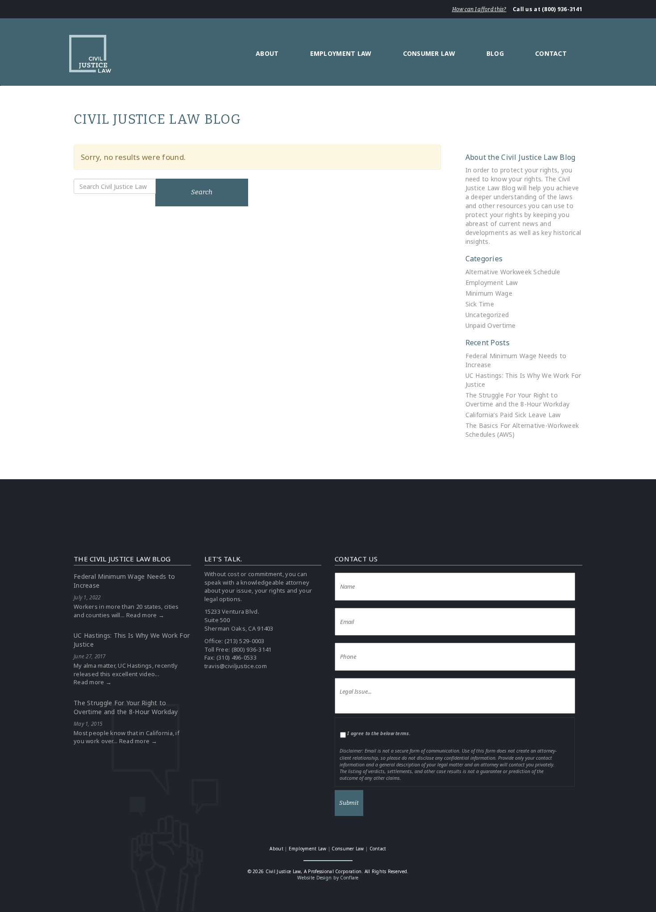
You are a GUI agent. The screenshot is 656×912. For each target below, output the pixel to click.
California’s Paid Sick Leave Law (513, 414)
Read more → (145, 615)
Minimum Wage (488, 293)
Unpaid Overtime (490, 325)
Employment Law (341, 53)
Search (201, 192)
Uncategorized (487, 314)
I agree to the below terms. (379, 733)
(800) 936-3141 (252, 649)
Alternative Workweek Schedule (513, 272)
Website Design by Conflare (327, 877)
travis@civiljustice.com (235, 666)
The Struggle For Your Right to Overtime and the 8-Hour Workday (517, 399)
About (267, 53)
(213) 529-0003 (244, 641)
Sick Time (479, 304)
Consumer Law (429, 53)
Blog (495, 53)
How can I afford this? (479, 9)
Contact (551, 53)
